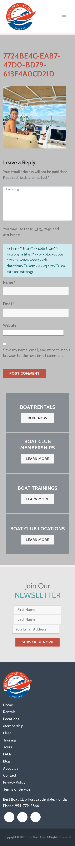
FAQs (7, 754)
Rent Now (38, 418)
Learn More (37, 458)
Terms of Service (16, 789)
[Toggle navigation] (64, 17)
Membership (13, 726)
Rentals (9, 712)
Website (9, 325)
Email (8, 304)
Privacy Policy (14, 782)
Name (9, 282)
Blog (6, 761)
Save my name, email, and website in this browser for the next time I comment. (36, 353)
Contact (9, 775)
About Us (10, 768)
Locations (11, 719)
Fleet (7, 733)
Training (9, 740)
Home (8, 705)
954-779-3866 (27, 806)
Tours (7, 747)
